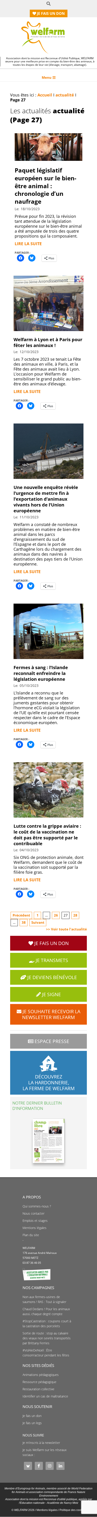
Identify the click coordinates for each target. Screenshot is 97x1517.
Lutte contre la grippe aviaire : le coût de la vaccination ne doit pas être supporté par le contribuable (47, 835)
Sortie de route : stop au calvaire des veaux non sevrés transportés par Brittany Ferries (47, 1338)
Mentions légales (34, 1228)
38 (24, 922)
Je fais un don (32, 1416)
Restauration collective (38, 1389)
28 (75, 915)
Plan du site (31, 1235)
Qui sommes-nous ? (37, 1206)
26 (56, 915)
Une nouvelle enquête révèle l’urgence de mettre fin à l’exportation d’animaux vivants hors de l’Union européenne (46, 499)
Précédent (21, 915)
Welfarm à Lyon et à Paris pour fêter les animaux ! (48, 342)
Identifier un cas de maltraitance (45, 1396)
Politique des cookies (73, 1510)
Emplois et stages (35, 1221)
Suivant (37, 922)
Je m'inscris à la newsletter (41, 1443)
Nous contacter (33, 1213)
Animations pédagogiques (41, 1375)
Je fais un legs (32, 1423)
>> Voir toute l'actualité (66, 929)
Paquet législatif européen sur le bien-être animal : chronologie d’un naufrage (45, 185)
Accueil (44, 95)
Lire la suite (28, 243)
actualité (64, 95)
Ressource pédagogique (39, 1382)
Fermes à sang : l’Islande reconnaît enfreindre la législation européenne (41, 673)
